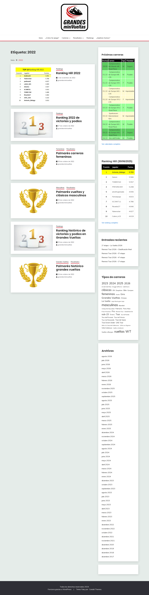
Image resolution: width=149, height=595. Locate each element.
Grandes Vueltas (62, 262)
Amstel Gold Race (106, 287)
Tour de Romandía (108, 320)
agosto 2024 (107, 448)
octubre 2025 (107, 392)
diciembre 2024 (108, 432)
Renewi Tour (119, 311)
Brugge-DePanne (117, 287)
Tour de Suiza (120, 320)
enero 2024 (106, 476)
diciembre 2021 (108, 536)
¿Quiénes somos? (103, 38)
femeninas (108, 294)
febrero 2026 (107, 380)
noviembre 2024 (108, 436)
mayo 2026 (106, 368)
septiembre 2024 (108, 444)
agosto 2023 (107, 492)
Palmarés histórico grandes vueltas (69, 268)
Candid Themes (95, 589)
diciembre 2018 (108, 552)
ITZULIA (124, 298)
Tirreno (112, 314)
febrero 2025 (107, 424)
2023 (105, 283)
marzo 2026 (106, 376)
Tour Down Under (108, 323)
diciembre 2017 (108, 556)
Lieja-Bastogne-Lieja (117, 301)
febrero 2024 (107, 472)
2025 (120, 283)
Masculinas (60, 188)
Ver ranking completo (110, 223)
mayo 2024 (106, 460)
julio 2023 (105, 496)
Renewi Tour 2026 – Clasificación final (117, 249)
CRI (113, 290)
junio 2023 (106, 500)
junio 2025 (106, 408)
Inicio (41, 38)
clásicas (106, 290)
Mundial (121, 305)
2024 (112, 283)
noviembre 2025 (108, 388)
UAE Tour (119, 323)
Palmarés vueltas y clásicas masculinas (71, 193)
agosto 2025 (107, 400)
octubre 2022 (107, 532)
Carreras (65, 38)
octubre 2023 (107, 484)
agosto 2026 (107, 356)
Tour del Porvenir (107, 317)
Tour (118, 314)
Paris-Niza (126, 309)
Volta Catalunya (107, 328)
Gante (118, 294)
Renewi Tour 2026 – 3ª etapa (113, 261)
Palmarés (119, 309)
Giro (123, 294)
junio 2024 (106, 456)
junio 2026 (106, 364)
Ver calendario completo (111, 144)
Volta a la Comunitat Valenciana (110, 325)
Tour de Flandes (125, 314)
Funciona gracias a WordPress (60, 589)
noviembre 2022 (108, 529)
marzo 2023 (106, 512)
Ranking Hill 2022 (68, 73)
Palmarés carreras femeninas (69, 155)
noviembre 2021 (108, 540)
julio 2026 (105, 360)
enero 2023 (106, 520)
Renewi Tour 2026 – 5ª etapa (113, 253)
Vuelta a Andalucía (118, 328)
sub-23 (105, 314)
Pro (113, 311)
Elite (125, 290)
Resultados (77, 38)
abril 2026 (106, 372)
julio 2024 (105, 452)
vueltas (119, 331)
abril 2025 (106, 416)
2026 (127, 283)
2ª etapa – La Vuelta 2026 (112, 245)
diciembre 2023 (108, 480)
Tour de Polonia (119, 317)
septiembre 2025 (108, 396)
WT (128, 331)
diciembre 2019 (108, 548)
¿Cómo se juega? (52, 38)
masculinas (110, 305)
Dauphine (119, 290)
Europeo (130, 290)
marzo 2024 (106, 468)
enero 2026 (106, 384)
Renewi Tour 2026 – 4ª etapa (113, 257)
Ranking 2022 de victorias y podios (69, 119)
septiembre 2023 (108, 488)
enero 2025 (106, 428)
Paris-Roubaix (106, 311)
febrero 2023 (107, 516)
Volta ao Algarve (125, 325)
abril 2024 (106, 464)
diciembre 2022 (108, 524)
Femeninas (60, 149)
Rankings (90, 38)
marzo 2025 (106, 420)
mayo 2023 (106, 504)
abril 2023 (106, 508)
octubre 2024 (107, 440)
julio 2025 (105, 404)
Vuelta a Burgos (107, 332)
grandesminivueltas (65, 80)
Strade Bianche (128, 311)
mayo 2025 (106, 412)
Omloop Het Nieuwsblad (108, 309)
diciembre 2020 (108, 545)
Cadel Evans (126, 287)
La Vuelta (106, 301)
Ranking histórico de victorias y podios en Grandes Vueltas (71, 234)
